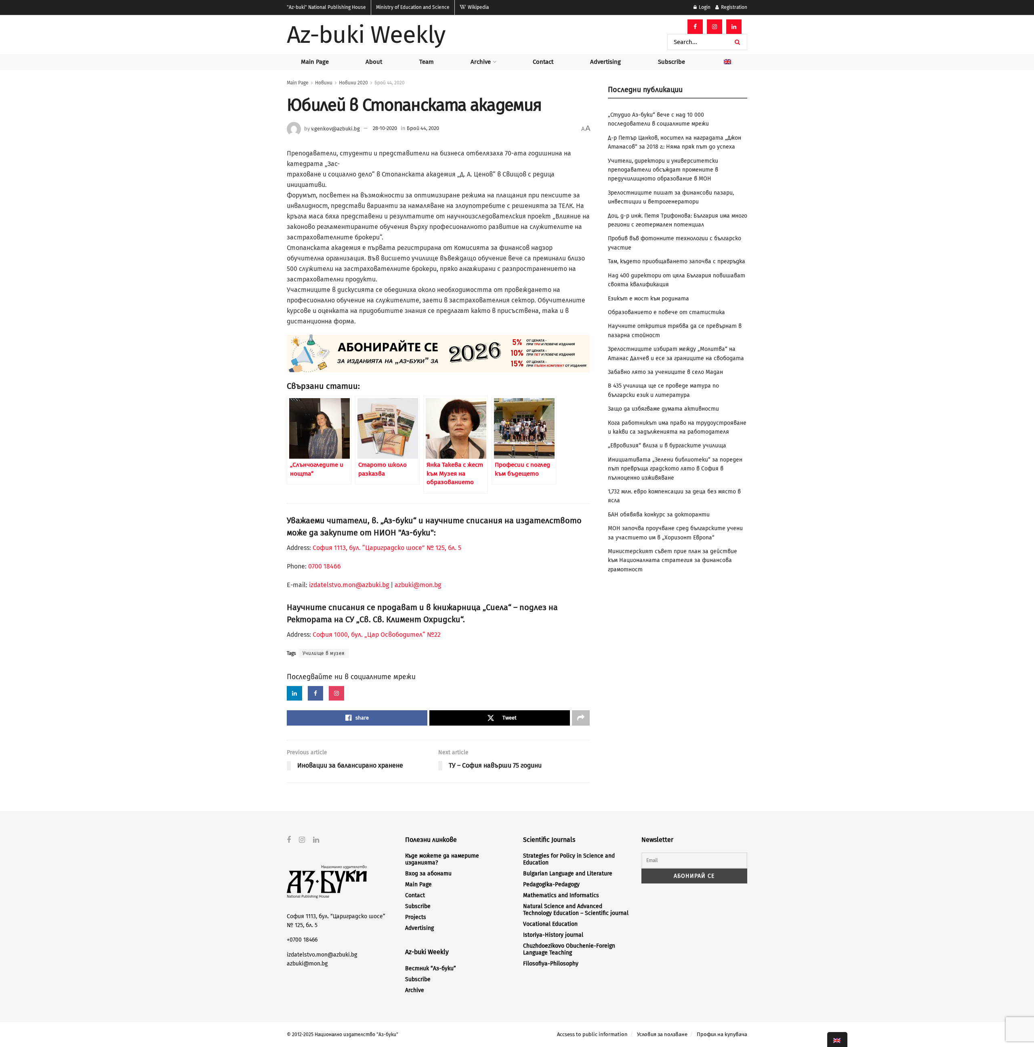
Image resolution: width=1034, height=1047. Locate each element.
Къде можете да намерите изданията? (442, 859)
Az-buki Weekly (366, 35)
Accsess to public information (592, 1034)
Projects (415, 917)
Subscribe (671, 61)
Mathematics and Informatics (561, 895)
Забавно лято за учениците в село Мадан (665, 372)
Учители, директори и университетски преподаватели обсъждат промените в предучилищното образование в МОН (663, 170)
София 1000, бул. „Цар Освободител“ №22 (377, 634)
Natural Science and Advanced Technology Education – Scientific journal (575, 910)
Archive (481, 61)
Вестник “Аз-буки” (430, 968)
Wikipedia (478, 7)
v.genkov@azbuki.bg (335, 128)
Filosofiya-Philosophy (550, 963)
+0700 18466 (302, 939)
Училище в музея (324, 653)
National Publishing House (326, 7)
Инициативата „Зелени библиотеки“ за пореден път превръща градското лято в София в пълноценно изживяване (675, 468)
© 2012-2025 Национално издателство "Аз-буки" (342, 1034)
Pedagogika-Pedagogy (551, 884)
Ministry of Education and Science (413, 7)
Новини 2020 (353, 83)
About (374, 61)
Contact (543, 61)
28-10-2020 (385, 128)
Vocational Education (550, 924)
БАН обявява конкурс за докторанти (659, 514)
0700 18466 (324, 566)
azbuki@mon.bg (418, 585)
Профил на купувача (722, 1034)
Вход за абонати (428, 873)
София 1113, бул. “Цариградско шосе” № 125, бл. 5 (386, 548)
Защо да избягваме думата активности (663, 408)
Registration (733, 7)
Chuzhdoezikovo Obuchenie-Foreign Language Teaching (569, 949)
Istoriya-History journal (553, 935)
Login (704, 7)
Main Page (315, 61)
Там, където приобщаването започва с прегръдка (676, 261)
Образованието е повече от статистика (666, 312)
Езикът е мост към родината (648, 298)
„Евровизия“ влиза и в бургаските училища (667, 445)
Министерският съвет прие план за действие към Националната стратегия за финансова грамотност (672, 560)
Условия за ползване (662, 1034)
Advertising (605, 61)
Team (426, 61)
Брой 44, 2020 (389, 83)
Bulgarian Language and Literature (567, 873)
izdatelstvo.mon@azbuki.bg (349, 585)
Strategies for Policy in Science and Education (569, 859)
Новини (323, 83)
